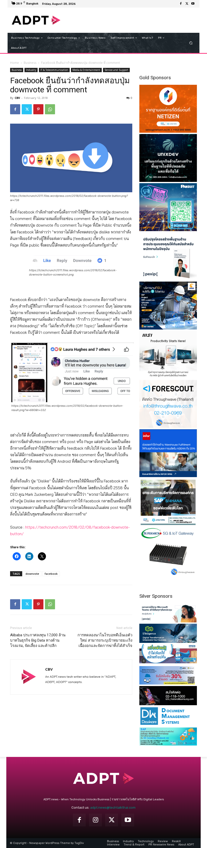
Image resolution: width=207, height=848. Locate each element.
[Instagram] (95, 820)
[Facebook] (181, 4)
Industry (31, 70)
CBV (17, 98)
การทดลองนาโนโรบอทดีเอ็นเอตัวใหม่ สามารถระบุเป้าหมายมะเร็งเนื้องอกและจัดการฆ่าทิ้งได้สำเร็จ (104, 640)
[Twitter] (187, 4)
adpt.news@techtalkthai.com (113, 807)
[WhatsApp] (50, 109)
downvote (32, 574)
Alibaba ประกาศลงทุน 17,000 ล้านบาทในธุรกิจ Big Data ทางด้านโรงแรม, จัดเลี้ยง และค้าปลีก (37, 640)
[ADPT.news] (36, 20)
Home (14, 63)
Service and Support (116, 70)
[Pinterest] (38, 109)
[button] (191, 43)
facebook (51, 574)
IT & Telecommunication (54, 70)
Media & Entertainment (86, 70)
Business (30, 63)
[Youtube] (193, 4)
